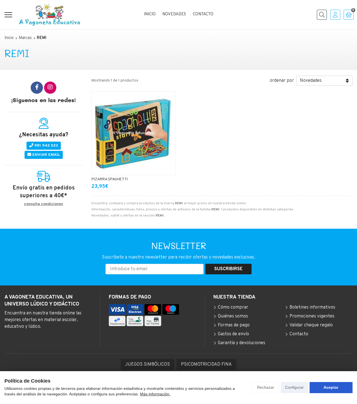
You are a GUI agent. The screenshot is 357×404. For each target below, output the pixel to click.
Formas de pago (234, 325)
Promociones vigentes (312, 316)
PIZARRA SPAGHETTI (109, 179)
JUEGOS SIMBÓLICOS (147, 364)
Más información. (155, 394)
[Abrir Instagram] (50, 87)
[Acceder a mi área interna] (335, 15)
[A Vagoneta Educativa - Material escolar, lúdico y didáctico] (49, 14)
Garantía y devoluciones (241, 343)
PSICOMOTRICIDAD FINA (206, 364)
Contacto (299, 334)
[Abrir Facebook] (36, 87)
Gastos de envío (233, 334)
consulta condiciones (43, 204)
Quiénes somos (233, 316)
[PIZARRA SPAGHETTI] (133, 133)
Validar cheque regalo (311, 325)
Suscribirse (228, 269)
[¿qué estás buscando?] (322, 15)
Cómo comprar (233, 307)
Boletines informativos (312, 307)
